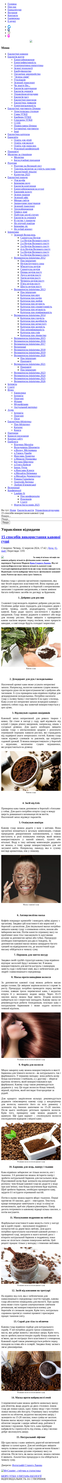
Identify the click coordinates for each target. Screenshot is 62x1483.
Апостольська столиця (26, 111)
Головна (12, 4)
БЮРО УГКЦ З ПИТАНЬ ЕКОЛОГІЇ (21, 1476)
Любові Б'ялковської (25, 484)
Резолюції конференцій (26, 148)
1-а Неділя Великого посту (34, 240)
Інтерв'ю (12, 384)
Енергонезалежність (25, 105)
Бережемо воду (22, 183)
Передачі (19, 398)
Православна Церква (25, 125)
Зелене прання (22, 194)
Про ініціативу (28, 260)
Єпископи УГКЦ (23, 120)
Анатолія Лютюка (24, 481)
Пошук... (6, 516)
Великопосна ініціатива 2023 (29, 372)
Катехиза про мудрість (32, 303)
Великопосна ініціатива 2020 (29, 355)
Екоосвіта (13, 137)
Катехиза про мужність (32, 309)
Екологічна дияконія (25, 102)
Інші (16, 131)
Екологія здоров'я (23, 91)
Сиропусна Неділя (30, 237)
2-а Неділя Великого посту (34, 243)
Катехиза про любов (31, 301)
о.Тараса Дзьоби (23, 453)
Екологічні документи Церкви (24, 108)
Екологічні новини (18, 53)
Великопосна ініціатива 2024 (29, 375)
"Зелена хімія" (21, 76)
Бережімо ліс (21, 226)
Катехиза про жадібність (33, 321)
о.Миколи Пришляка (25, 458)
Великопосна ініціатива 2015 (29, 338)
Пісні (17, 418)
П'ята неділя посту (30, 283)
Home (13, 510)
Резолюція (25, 499)
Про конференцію (30, 496)
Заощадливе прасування (27, 203)
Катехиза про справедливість (36, 306)
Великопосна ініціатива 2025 (29, 378)
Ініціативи (13, 232)
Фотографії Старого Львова (27, 1465)
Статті (11, 387)
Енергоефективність (25, 62)
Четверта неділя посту (32, 280)
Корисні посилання (18, 435)
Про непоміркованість (32, 329)
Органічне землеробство (27, 74)
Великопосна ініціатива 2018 (29, 349)
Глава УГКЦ (21, 114)
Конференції (14, 490)
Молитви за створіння (20, 154)
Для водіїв (19, 180)
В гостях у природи (24, 220)
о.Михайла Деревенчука (27, 476)
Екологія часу (21, 97)
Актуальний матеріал (25, 407)
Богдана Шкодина (23, 461)
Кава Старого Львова (40, 563)
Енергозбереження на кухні (29, 188)
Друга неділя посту (30, 275)
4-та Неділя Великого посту (35, 249)
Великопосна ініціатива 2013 (29, 289)
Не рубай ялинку (23, 229)
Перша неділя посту (31, 272)
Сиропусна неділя (30, 269)
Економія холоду (23, 191)
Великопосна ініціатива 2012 (29, 257)
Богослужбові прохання (27, 160)
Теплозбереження (23, 209)
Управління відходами (26, 94)
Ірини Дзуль (20, 467)
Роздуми (12, 163)
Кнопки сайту (15, 438)
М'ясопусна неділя (30, 266)
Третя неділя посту (30, 278)
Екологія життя (16, 56)
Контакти (13, 15)
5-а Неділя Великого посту (34, 252)
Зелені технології (23, 68)
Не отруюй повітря (24, 223)
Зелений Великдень (24, 234)
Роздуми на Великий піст (28, 166)
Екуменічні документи (26, 128)
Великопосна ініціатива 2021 (29, 364)
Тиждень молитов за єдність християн (34, 168)
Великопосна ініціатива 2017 (29, 344)
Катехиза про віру (30, 295)
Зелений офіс (21, 197)
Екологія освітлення (25, 186)
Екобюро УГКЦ (22, 117)
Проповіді (13, 151)
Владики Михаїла (23, 444)
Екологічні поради (18, 177)
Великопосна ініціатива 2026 (29, 381)
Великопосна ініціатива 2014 (29, 315)
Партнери (13, 433)
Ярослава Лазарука (24, 456)
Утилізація (19, 79)
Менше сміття (21, 200)
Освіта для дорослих (25, 145)
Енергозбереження (24, 59)
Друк (51, 548)
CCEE (17, 122)
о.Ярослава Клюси (24, 470)
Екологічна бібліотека (19, 421)
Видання (12, 12)
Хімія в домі (20, 211)
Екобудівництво (22, 71)
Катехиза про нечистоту (33, 323)
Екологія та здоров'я (25, 217)
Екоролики (20, 392)
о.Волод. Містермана (25, 450)
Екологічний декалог (25, 171)
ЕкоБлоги (13, 441)
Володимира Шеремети (27, 447)
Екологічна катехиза (19, 134)
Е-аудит (12, 21)
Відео (11, 390)
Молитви (19, 157)
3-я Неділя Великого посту (34, 246)
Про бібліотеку (22, 424)
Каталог (18, 427)
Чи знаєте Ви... (22, 85)
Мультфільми (21, 404)
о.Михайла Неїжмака (25, 473)
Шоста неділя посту (31, 286)
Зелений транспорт (24, 82)
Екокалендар (14, 9)
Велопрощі (20, 346)
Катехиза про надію (31, 298)
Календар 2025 (22, 174)
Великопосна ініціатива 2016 (29, 341)
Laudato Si (19, 493)
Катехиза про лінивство (33, 335)
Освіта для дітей (23, 140)
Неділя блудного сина (32, 263)
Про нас (12, 6)
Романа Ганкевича (24, 479)
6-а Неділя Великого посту (34, 255)
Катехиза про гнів (30, 332)
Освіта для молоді (23, 143)
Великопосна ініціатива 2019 (29, 352)
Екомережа (14, 18)
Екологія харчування (25, 88)
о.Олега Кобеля (22, 464)
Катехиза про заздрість (32, 326)
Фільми (18, 401)
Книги (17, 430)
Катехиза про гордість (32, 318)
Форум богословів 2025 (27, 504)
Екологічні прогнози (25, 99)
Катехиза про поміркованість (36, 312)
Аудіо (11, 410)
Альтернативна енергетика (28, 65)
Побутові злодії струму (26, 214)
